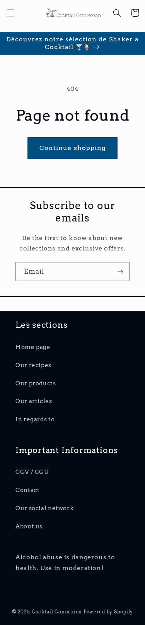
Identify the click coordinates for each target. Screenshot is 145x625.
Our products (35, 383)
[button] (10, 13)
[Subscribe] (120, 271)
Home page (33, 347)
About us (29, 526)
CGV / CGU (32, 471)
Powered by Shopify (108, 612)
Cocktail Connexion (58, 612)
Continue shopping (72, 148)
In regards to (35, 419)
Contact (27, 490)
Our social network (44, 508)
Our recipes (33, 365)
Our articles (33, 401)
